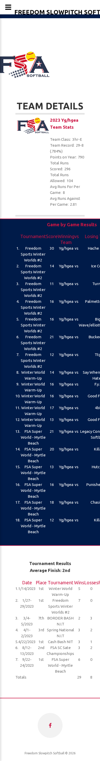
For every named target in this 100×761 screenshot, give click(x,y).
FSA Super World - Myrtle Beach (33, 437)
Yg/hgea (66, 248)
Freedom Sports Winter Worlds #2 (33, 254)
